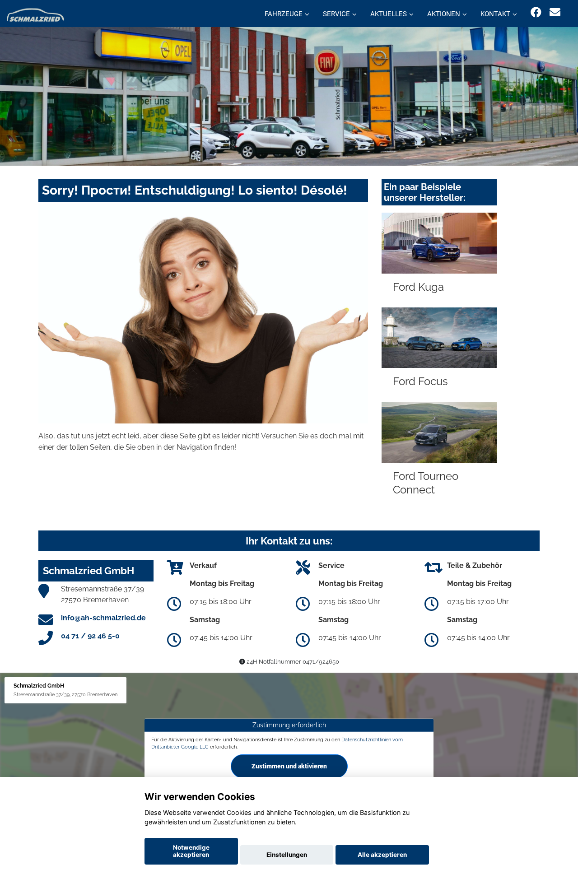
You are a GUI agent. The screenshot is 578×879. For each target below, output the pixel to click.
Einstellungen (286, 854)
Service (336, 14)
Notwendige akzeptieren (191, 851)
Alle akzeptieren (382, 854)
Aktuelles (388, 14)
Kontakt (495, 14)
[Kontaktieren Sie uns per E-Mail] (555, 12)
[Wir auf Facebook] (536, 12)
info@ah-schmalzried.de (103, 618)
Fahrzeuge (284, 14)
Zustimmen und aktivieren (289, 766)
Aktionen (443, 14)
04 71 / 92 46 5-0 (90, 636)
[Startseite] (35, 14)
